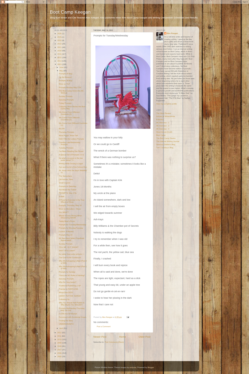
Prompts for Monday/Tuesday (71, 228)
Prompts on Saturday (67, 186)
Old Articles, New (66, 179)
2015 (59, 57)
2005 (59, 357)
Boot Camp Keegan (70, 12)
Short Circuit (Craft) (164, 132)
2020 (59, 51)
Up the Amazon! (65, 77)
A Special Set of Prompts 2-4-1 (71, 155)
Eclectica (160, 120)
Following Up (64, 299)
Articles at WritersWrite (165, 116)
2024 (59, 40)
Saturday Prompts (66, 100)
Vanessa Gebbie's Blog (165, 144)
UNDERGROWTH (66, 324)
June (61, 67)
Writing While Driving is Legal (71, 164)
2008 (59, 346)
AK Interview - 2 (162, 126)
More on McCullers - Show (70, 209)
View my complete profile (166, 104)
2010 (59, 339)
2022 (59, 44)
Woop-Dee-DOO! (66, 292)
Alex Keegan (172, 33)
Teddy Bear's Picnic (67, 221)
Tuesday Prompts (66, 148)
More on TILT (64, 84)
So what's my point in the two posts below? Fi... (71, 159)
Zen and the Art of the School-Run (73, 167)
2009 (59, 343)
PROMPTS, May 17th (68, 193)
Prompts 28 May (65, 81)
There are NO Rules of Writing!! (72, 275)
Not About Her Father (67, 190)
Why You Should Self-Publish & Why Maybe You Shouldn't (71, 304)
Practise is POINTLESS (68, 289)
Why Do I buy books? (67, 282)
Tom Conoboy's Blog (164, 148)
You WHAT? (64, 212)
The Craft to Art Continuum (70, 258)
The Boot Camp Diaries (165, 138)
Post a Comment (103, 326)
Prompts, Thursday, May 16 (70, 205)
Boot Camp (160, 135)
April (61, 328)
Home (122, 336)
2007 (59, 350)
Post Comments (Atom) (114, 342)
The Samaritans (65, 176)
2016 (59, 54)
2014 (59, 61)
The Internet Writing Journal (167, 141)
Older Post (144, 336)
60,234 (62, 129)
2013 (59, 64)
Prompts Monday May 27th (70, 87)
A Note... (62, 196)
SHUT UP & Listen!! (67, 251)
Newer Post (99, 336)
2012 (59, 333)
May (61, 71)
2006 (59, 353)
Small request (64, 183)
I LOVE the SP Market (68, 314)
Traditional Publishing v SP (70, 286)
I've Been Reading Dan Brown (71, 151)
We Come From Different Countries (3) (69, 113)
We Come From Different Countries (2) (69, 119)
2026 (59, 34)
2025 (59, 37)
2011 (59, 336)
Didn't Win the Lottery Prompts (71, 139)
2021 (59, 47)
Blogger (151, 367)
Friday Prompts (65, 103)
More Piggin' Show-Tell (68, 136)
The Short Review (163, 113)
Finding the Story (66, 321)
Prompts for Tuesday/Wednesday (72, 225)
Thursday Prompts (66, 132)
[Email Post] (128, 317)
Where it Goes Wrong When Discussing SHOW (70, 217)
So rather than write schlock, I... (72, 254)
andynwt (132, 367)
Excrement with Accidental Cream (72, 317)
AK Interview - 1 (162, 123)
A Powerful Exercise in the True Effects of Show (71, 201)
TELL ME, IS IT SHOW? (68, 247)
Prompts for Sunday (67, 272)
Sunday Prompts (65, 96)
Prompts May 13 (65, 235)
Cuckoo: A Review (66, 232)
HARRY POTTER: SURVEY (70, 296)
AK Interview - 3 (162, 129)
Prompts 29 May (65, 74)
